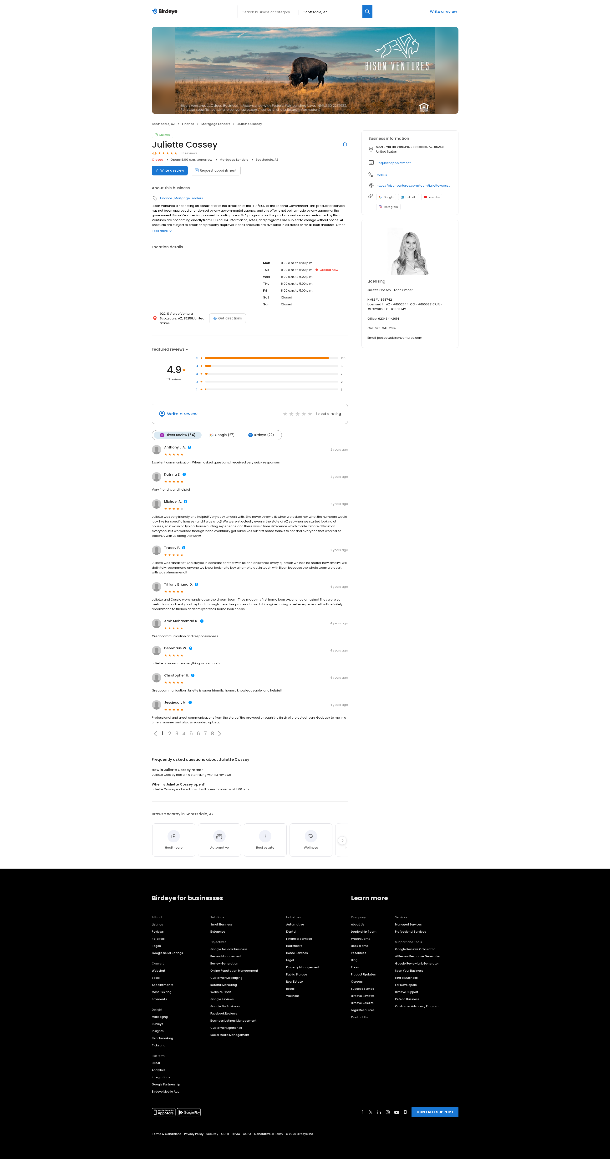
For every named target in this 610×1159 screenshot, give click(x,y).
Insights (158, 1031)
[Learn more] (409, 251)
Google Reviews (222, 999)
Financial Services (299, 939)
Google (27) (224, 435)
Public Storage (296, 974)
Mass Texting (161, 992)
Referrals (158, 939)
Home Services (297, 953)
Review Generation (224, 963)
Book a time (360, 946)
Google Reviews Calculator (415, 949)
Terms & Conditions (166, 1134)
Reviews (158, 932)
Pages (156, 946)
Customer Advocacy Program (416, 1006)
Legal (290, 960)
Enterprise (217, 932)
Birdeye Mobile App (165, 1091)
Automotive (295, 924)
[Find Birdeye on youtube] (396, 1112)
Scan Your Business (409, 971)
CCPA (247, 1134)
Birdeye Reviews (363, 996)
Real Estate (294, 982)
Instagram (391, 207)
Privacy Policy (193, 1134)
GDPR (225, 1134)
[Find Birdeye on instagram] (388, 1112)
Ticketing (158, 1045)
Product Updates (363, 974)
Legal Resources (363, 1010)
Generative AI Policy (268, 1134)
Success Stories (362, 989)
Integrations (161, 1077)
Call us (382, 175)
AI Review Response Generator (417, 956)
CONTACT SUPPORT (435, 1111)
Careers (357, 982)
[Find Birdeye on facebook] (362, 1112)
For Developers (406, 985)
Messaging (160, 1017)
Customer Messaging (226, 978)
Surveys (157, 1024)
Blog (354, 960)
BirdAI (156, 1063)
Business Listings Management (233, 1021)
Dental (291, 932)
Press (355, 967)
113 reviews (189, 153)
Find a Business (406, 978)
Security (212, 1134)
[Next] (342, 840)
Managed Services (408, 924)
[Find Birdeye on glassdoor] (405, 1112)
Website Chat (220, 992)
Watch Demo (361, 939)
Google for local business (229, 949)
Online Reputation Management (234, 971)
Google (388, 197)
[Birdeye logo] (165, 11)
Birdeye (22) (264, 435)
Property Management (303, 967)
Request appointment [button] (394, 163)
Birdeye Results (362, 1003)
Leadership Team (363, 932)
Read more (160, 231)
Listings (157, 924)
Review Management (226, 956)
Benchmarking (162, 1038)
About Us (357, 924)
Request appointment (218, 170)
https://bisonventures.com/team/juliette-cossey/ (414, 185)
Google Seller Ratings (167, 953)
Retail (290, 989)
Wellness (293, 996)
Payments (159, 999)
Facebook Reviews (223, 1013)
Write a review (443, 11)
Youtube (434, 197)
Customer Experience (226, 1028)
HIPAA (236, 1134)
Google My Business (225, 1006)
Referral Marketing (223, 985)
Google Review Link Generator (417, 963)
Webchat (158, 971)
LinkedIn (411, 197)
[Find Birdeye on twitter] (370, 1112)
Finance (188, 124)
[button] (219, 733)
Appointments (162, 985)
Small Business (221, 924)
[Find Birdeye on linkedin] (379, 1112)
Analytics (158, 1070)
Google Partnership (166, 1084)
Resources (358, 953)
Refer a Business (407, 999)
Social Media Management (229, 1035)
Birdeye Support (406, 992)
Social (156, 978)
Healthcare (294, 946)
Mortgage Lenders (215, 124)
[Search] (367, 11)
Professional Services (410, 932)
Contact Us (359, 1017)
